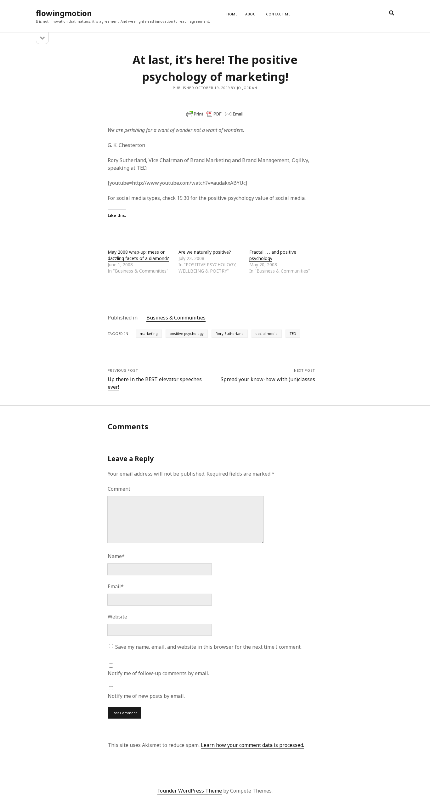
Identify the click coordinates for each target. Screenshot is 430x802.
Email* (116, 586)
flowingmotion (64, 13)
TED (293, 333)
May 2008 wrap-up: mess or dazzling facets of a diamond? (138, 255)
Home (232, 14)
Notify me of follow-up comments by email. (158, 673)
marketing (149, 333)
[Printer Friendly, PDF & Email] (215, 114)
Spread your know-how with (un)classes (268, 379)
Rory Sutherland (230, 333)
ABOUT (251, 14)
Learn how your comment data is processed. (252, 745)
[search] (391, 13)
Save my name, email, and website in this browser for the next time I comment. (208, 646)
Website (117, 616)
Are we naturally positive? (204, 252)
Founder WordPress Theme (189, 790)
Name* (116, 556)
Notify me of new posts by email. (146, 695)
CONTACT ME (278, 14)
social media (267, 333)
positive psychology (187, 333)
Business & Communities (176, 317)
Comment (119, 488)
